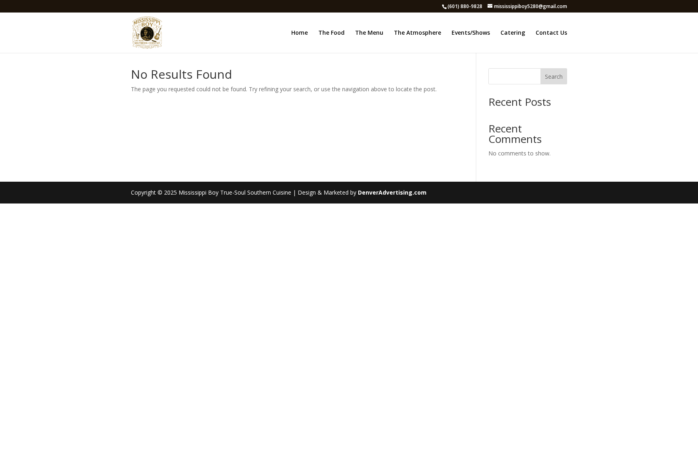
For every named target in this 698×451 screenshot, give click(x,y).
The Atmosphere (417, 33)
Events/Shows (471, 33)
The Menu (369, 33)
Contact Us (551, 33)
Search (554, 76)
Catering (512, 33)
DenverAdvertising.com (392, 192)
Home (299, 33)
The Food (331, 33)
